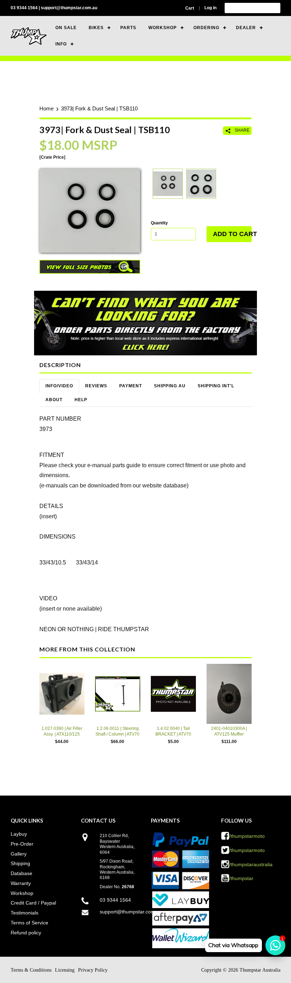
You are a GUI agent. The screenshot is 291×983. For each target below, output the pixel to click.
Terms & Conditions (31, 970)
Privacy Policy (93, 970)
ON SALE (66, 27)
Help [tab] (81, 399)
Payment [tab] (130, 385)
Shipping (20, 863)
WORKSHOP (162, 27)
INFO (61, 44)
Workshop (22, 893)
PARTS (128, 27)
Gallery (19, 854)
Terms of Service (29, 922)
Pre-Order (22, 844)
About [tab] (53, 399)
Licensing (65, 970)
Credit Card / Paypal (33, 903)
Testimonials (24, 913)
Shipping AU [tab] (170, 385)
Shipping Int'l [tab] (216, 385)
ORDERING (206, 27)
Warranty (21, 883)
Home (46, 108)
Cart (189, 8)
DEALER (246, 27)
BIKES (96, 27)
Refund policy (26, 932)
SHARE (241, 130)
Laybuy (19, 834)
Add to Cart (232, 233)
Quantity (159, 222)
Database (21, 873)
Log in (210, 7)
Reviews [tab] (96, 385)
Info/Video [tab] (59, 385)
